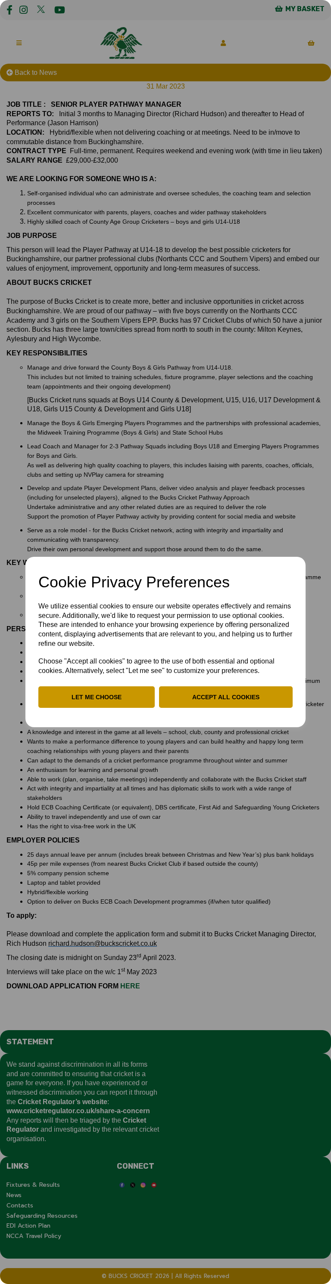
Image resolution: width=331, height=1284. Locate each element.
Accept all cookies (225, 697)
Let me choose (97, 697)
